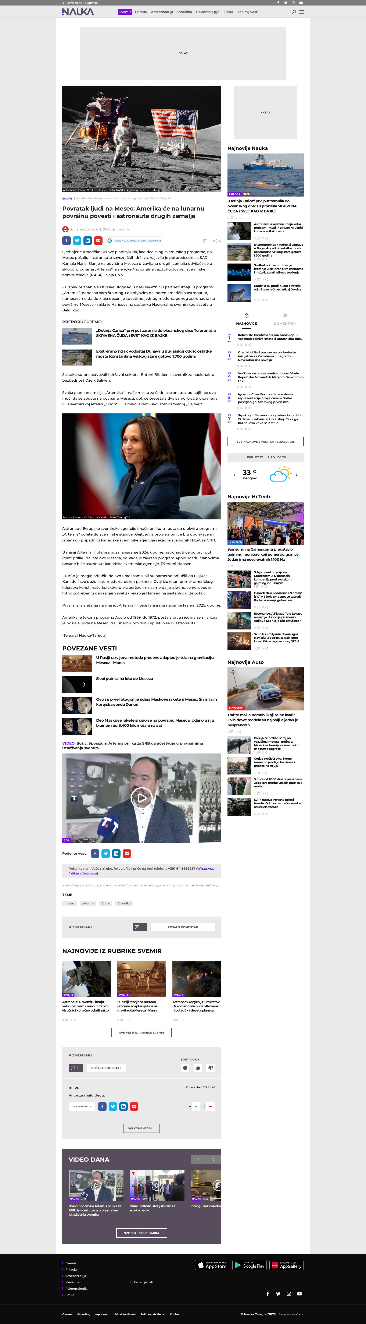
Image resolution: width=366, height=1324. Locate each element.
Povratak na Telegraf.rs (81, 2)
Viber (75, 873)
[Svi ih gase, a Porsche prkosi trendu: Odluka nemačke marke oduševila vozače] (239, 807)
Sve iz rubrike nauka (141, 1233)
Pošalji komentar (183, 927)
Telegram (89, 873)
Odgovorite (82, 1106)
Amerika (124, 903)
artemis (88, 903)
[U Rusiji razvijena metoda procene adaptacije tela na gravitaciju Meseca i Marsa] (77, 663)
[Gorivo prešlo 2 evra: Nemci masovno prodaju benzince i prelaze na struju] (239, 765)
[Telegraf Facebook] (278, 3)
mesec (69, 903)
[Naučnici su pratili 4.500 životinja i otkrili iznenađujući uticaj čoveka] (239, 293)
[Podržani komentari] (198, 1068)
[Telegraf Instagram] (293, 3)
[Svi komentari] (185, 1068)
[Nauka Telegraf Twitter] (285, 3)
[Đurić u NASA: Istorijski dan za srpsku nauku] (157, 1185)
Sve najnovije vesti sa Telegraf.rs (266, 441)
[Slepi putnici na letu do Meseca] (77, 684)
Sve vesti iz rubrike (141, 1032)
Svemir (67, 198)
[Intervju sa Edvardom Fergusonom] (218, 1185)
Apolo (105, 903)
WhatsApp (205, 868)
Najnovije (247, 148)
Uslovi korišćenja (207, 885)
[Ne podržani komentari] (210, 1068)
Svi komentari (141, 1128)
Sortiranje (190, 1059)
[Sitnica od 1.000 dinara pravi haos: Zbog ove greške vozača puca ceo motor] (239, 786)
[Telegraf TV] (301, 3)
